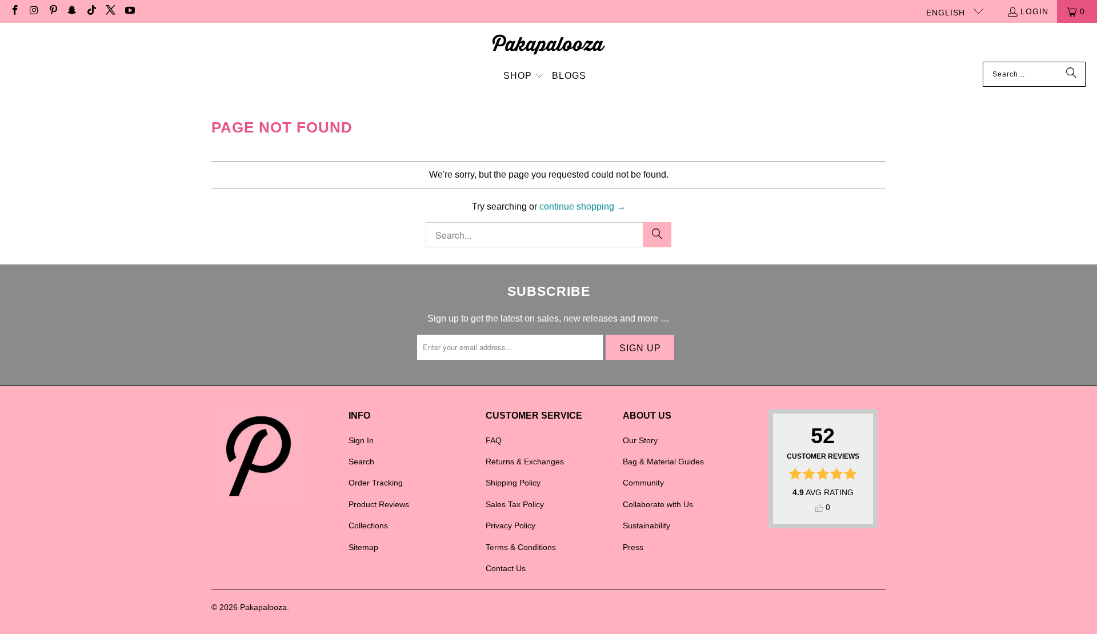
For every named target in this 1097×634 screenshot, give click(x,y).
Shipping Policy (513, 482)
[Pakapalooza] (548, 45)
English (947, 12)
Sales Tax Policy (515, 504)
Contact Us (506, 568)
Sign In (361, 440)
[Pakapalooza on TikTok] (91, 11)
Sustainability (646, 525)
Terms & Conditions (521, 547)
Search (361, 461)
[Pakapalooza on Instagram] (33, 11)
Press (633, 547)
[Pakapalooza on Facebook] (14, 11)
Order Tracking (376, 482)
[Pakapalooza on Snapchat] (72, 11)
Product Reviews (379, 504)
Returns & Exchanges (525, 461)
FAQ (494, 440)
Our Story (640, 440)
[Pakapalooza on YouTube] (129, 11)
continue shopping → (582, 206)
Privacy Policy (510, 525)
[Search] (1071, 74)
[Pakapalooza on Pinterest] (52, 11)
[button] (523, 77)
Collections (368, 525)
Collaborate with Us (658, 504)
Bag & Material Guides (663, 461)
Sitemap (363, 547)
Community (643, 482)
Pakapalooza (263, 607)
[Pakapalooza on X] (110, 11)
